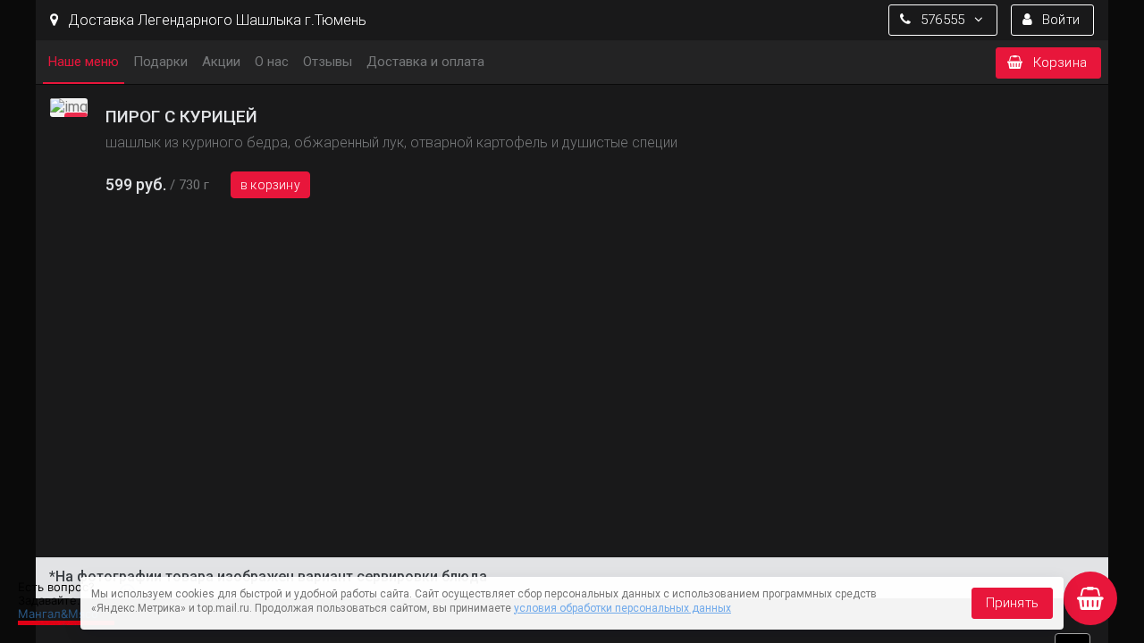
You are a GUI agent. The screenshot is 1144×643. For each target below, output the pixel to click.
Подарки (160, 62)
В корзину (270, 185)
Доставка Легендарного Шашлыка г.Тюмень (215, 20)
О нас (272, 62)
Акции (221, 62)
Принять (1012, 603)
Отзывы (327, 62)
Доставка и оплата (425, 62)
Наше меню (83, 62)
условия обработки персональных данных (622, 608)
